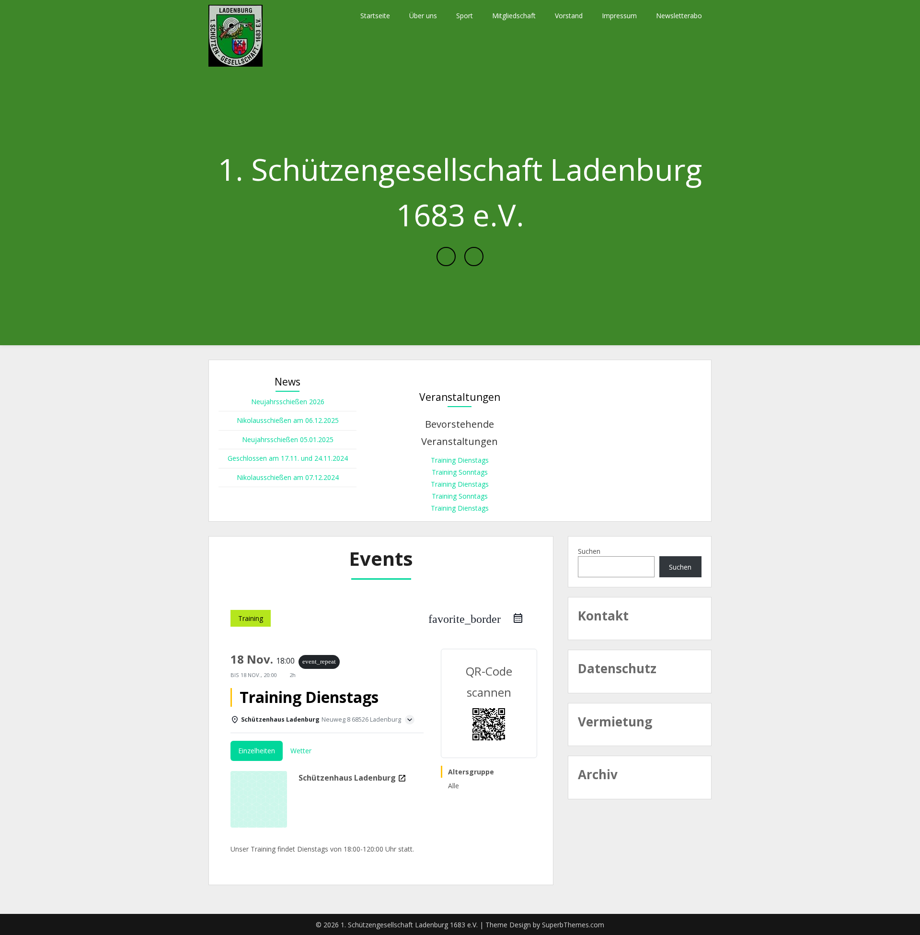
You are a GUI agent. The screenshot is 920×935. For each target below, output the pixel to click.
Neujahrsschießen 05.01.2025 (288, 439)
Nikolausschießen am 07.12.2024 (288, 477)
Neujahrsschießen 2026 (287, 401)
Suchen (589, 551)
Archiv (598, 774)
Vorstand (569, 15)
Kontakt (603, 615)
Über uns (423, 15)
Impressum (619, 15)
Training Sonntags (460, 472)
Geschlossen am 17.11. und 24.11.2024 (288, 458)
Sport (464, 15)
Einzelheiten (256, 750)
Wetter (300, 750)
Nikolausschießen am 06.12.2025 (288, 420)
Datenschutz (617, 668)
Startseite (375, 15)
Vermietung (615, 721)
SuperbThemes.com (573, 924)
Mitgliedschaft (514, 15)
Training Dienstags (460, 460)
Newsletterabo (679, 15)
